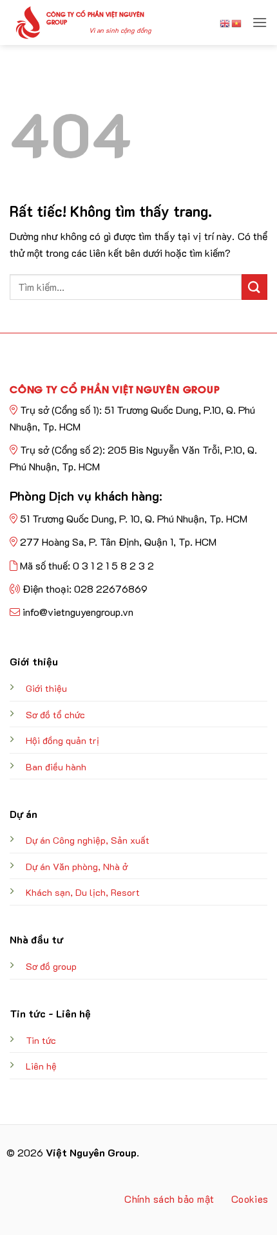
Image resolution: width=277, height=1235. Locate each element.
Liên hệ (41, 1066)
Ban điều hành (56, 767)
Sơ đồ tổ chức (55, 715)
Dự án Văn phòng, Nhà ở (77, 866)
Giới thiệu (46, 688)
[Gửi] (254, 286)
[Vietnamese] (237, 22)
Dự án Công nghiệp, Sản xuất (87, 840)
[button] (259, 22)
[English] (225, 22)
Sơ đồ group (51, 966)
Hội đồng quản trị (62, 740)
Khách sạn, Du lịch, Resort (83, 892)
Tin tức (41, 1040)
